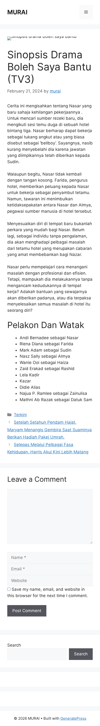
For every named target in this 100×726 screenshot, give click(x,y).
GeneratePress (73, 718)
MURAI (17, 12)
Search (14, 645)
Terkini (20, 414)
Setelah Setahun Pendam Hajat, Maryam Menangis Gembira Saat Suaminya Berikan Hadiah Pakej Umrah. (49, 429)
